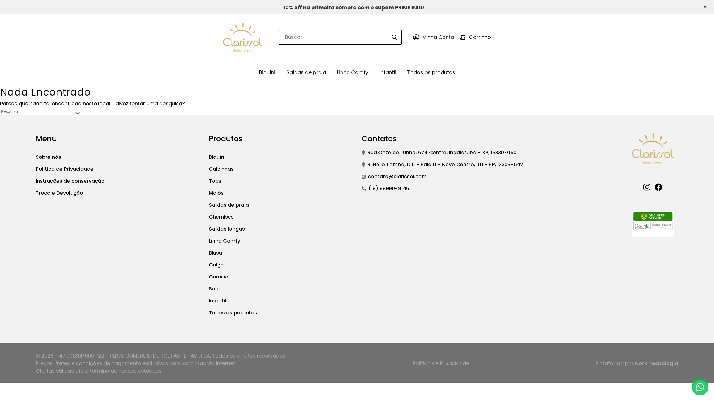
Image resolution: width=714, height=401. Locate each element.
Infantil (387, 72)
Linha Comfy (352, 72)
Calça (216, 264)
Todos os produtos (431, 72)
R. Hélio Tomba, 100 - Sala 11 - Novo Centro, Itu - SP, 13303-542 (445, 164)
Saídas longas (227, 228)
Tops (215, 180)
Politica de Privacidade (441, 363)
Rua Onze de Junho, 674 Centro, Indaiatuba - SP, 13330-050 (442, 152)
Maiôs (216, 192)
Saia (214, 288)
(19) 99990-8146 (388, 188)
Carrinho (480, 37)
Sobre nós (48, 156)
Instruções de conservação (70, 180)
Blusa (215, 252)
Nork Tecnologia (656, 363)
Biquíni (267, 72)
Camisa (218, 276)
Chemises (221, 216)
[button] (700, 387)
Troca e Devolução (59, 192)
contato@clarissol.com (397, 176)
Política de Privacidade (64, 168)
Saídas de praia (306, 72)
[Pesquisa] (77, 113)
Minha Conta (438, 37)
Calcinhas (221, 168)
